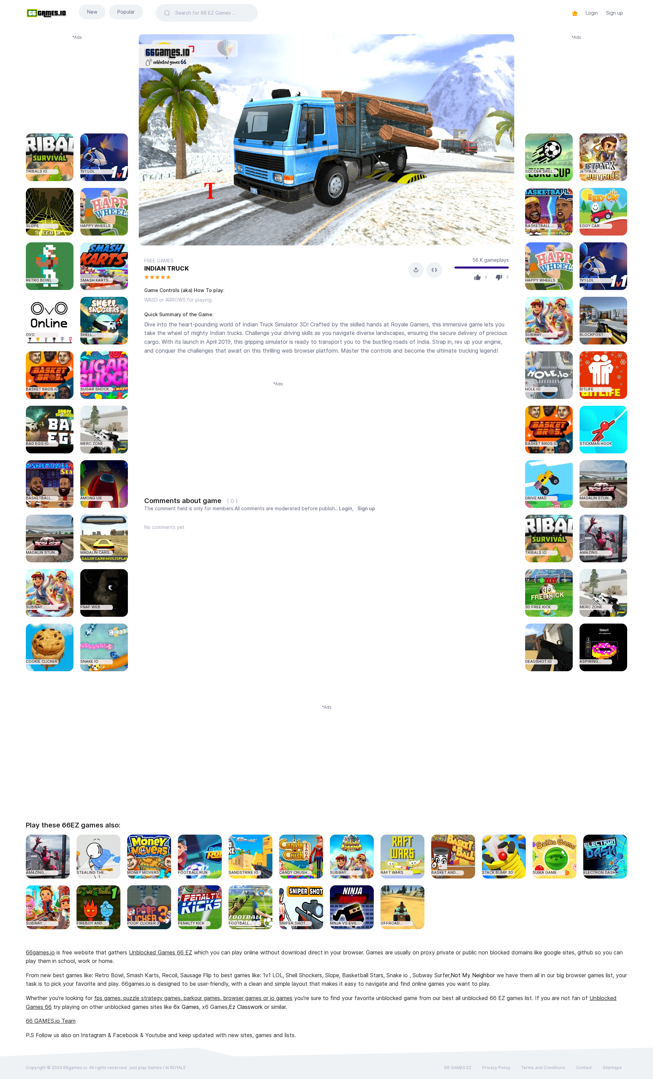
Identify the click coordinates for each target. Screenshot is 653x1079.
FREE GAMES (158, 260)
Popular (126, 12)
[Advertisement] (77, 83)
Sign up (614, 13)
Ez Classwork (246, 1006)
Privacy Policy (496, 1067)
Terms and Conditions (543, 1067)
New (92, 12)
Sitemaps (612, 1067)
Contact (584, 1067)
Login (592, 13)
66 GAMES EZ (457, 1067)
